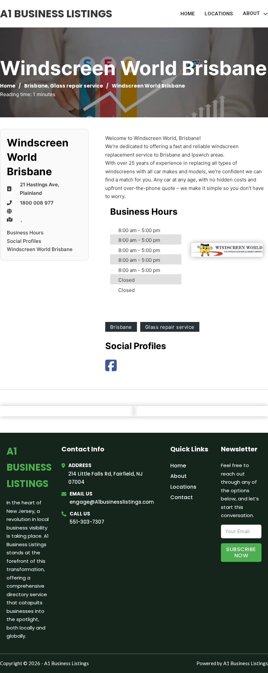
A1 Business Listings (56, 13)
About (178, 476)
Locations (219, 14)
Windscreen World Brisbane (40, 249)
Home (187, 14)
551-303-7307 (87, 521)
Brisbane (36, 85)
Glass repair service (76, 85)
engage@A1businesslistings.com (112, 501)
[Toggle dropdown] (265, 13)
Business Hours (25, 232)
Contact (181, 497)
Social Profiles (24, 241)
